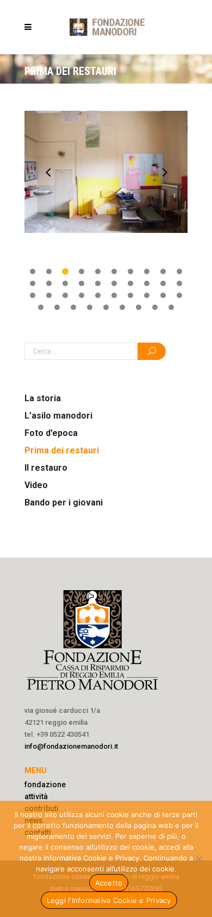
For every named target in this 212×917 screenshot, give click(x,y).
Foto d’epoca (51, 433)
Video (36, 485)
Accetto (109, 882)
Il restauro (45, 468)
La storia (42, 398)
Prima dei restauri (61, 450)
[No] (198, 858)
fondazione (45, 784)
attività (36, 796)
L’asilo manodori (58, 415)
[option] (106, 172)
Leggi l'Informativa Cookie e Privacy (109, 900)
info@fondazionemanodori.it (71, 746)
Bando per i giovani (63, 502)
